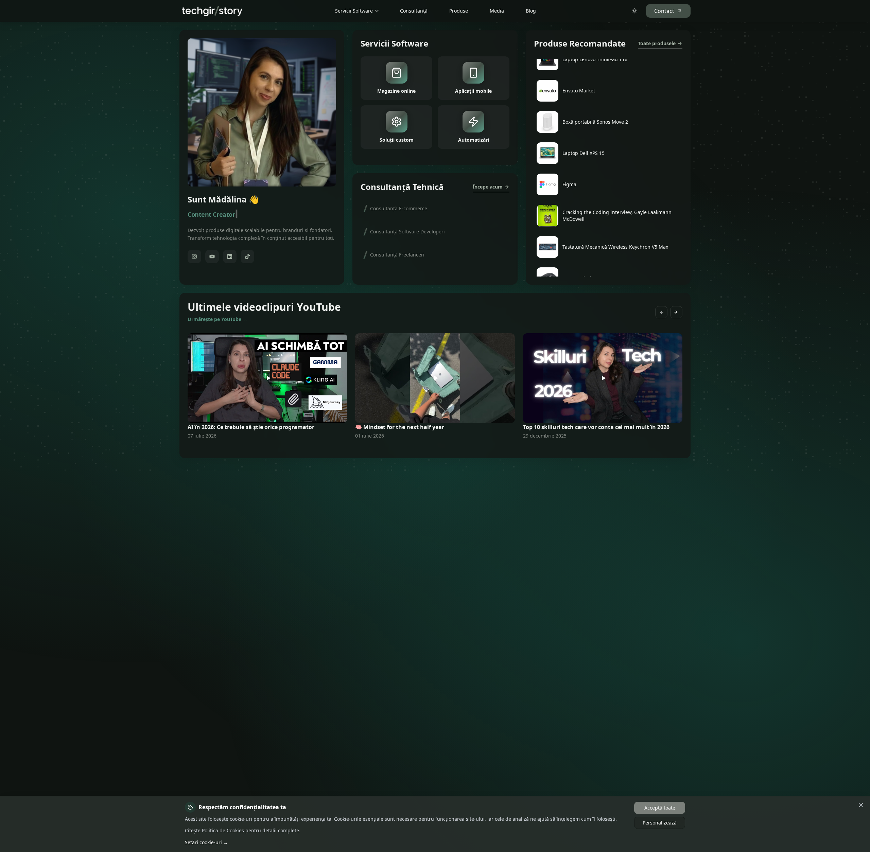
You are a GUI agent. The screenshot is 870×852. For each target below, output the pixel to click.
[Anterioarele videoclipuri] (661, 312)
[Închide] (861, 805)
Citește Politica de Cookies (214, 830)
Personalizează (660, 822)
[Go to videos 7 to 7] (439, 448)
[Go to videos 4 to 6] (435, 448)
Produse (458, 10)
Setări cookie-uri (206, 842)
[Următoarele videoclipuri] (676, 312)
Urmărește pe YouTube (217, 319)
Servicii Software (354, 10)
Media (497, 10)
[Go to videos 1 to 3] (431, 448)
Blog (531, 10)
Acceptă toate (659, 807)
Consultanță (414, 10)
